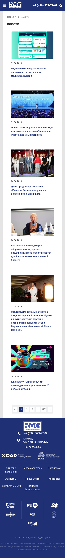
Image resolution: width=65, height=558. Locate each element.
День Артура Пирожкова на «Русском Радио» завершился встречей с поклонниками (28, 190)
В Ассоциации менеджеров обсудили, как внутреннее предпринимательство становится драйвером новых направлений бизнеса (31, 252)
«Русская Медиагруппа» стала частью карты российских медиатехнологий (28, 72)
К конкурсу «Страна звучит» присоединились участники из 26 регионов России (30, 385)
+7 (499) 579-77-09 (45, 5)
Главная (10, 17)
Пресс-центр (23, 17)
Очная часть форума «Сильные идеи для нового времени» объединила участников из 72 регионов (32, 131)
